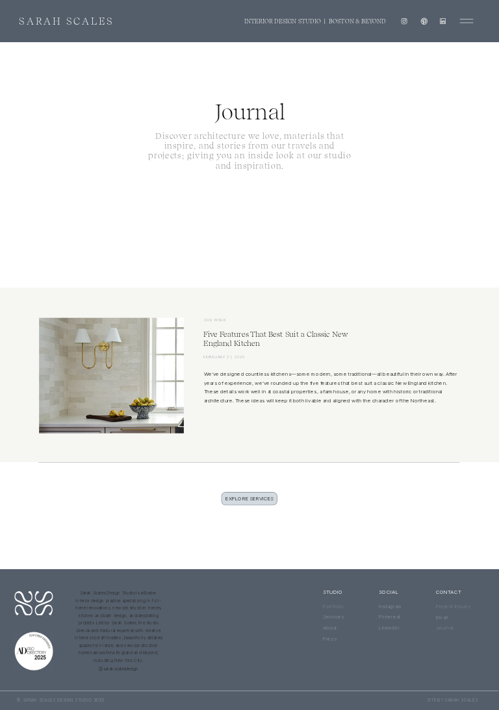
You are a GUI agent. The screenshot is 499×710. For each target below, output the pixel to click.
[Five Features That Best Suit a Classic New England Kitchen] (111, 376)
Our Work (215, 319)
